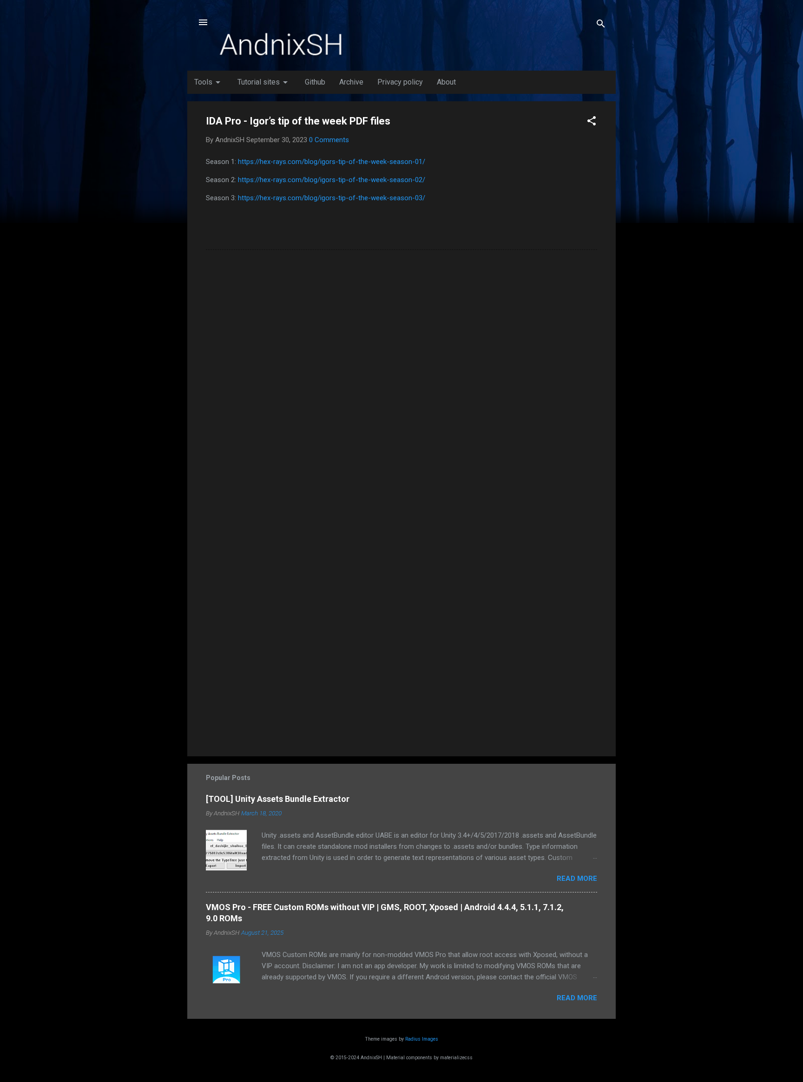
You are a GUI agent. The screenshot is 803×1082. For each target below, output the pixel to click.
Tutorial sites (264, 82)
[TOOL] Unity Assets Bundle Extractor (277, 799)
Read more (577, 878)
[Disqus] (401, 375)
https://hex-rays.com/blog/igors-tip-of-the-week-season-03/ (331, 198)
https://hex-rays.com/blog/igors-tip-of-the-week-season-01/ (331, 161)
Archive (351, 82)
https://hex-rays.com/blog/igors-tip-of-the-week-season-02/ (331, 180)
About (446, 82)
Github (315, 82)
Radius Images (421, 1039)
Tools (209, 82)
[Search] (600, 25)
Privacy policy (400, 82)
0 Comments (329, 140)
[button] (591, 122)
